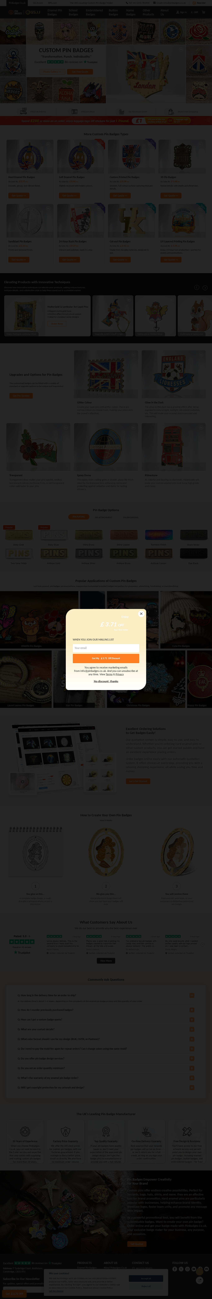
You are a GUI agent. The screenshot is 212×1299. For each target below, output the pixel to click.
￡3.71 (108, 624)
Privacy (120, 674)
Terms (109, 674)
